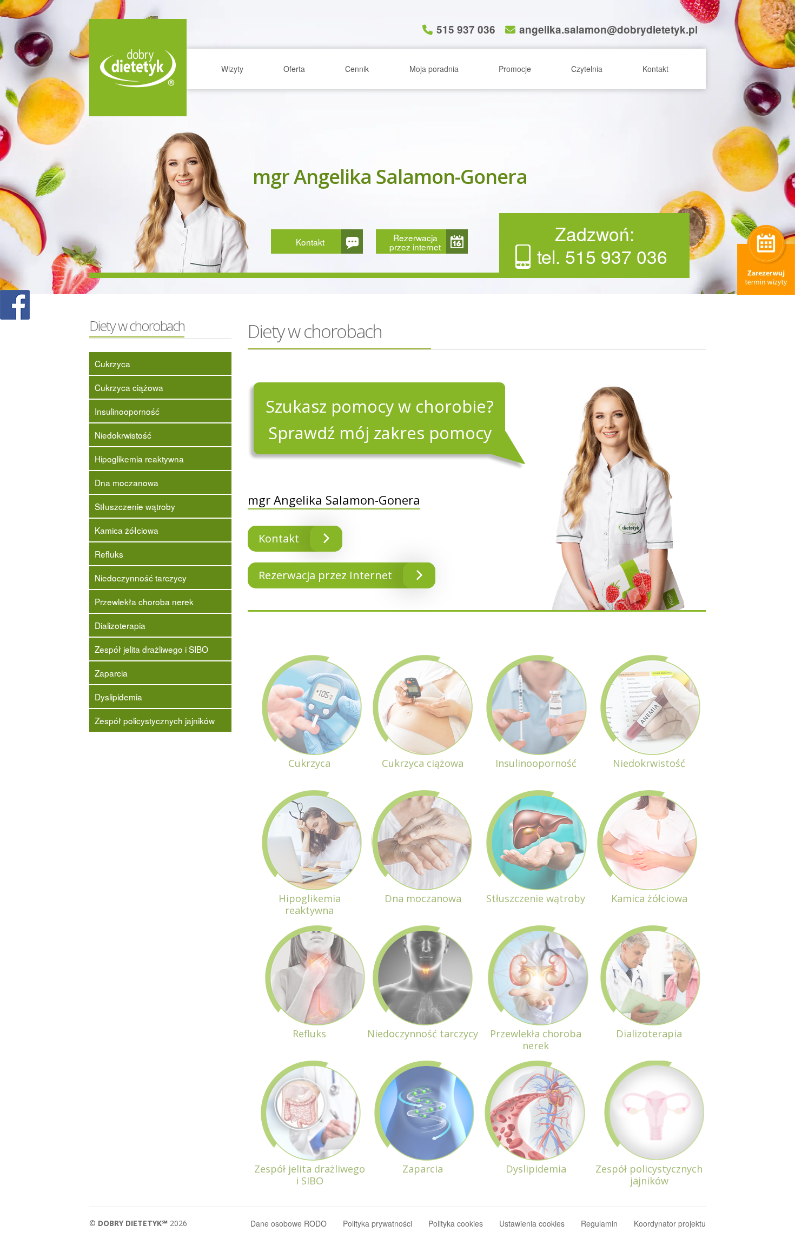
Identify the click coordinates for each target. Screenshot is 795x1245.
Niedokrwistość (123, 435)
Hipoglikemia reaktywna (139, 459)
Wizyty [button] (232, 68)
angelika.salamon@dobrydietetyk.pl (608, 29)
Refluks (109, 554)
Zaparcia (111, 673)
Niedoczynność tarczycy (141, 578)
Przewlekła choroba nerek (144, 601)
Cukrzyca (112, 363)
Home (138, 67)
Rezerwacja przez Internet (325, 575)
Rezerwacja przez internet (415, 242)
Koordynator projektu (670, 1223)
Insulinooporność (127, 411)
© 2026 (138, 1223)
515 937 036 (465, 29)
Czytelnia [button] (586, 68)
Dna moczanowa (126, 482)
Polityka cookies (455, 1223)
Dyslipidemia (118, 697)
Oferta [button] (294, 68)
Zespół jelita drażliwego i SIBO (151, 649)
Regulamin (599, 1223)
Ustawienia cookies (532, 1223)
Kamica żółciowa (126, 530)
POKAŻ (15, 305)
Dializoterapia (120, 625)
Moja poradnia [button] (434, 68)
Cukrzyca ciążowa (129, 387)
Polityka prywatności (377, 1223)
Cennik (357, 68)
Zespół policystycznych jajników (155, 720)
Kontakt (655, 68)
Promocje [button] (515, 68)
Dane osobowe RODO (288, 1223)
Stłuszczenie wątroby (135, 506)
